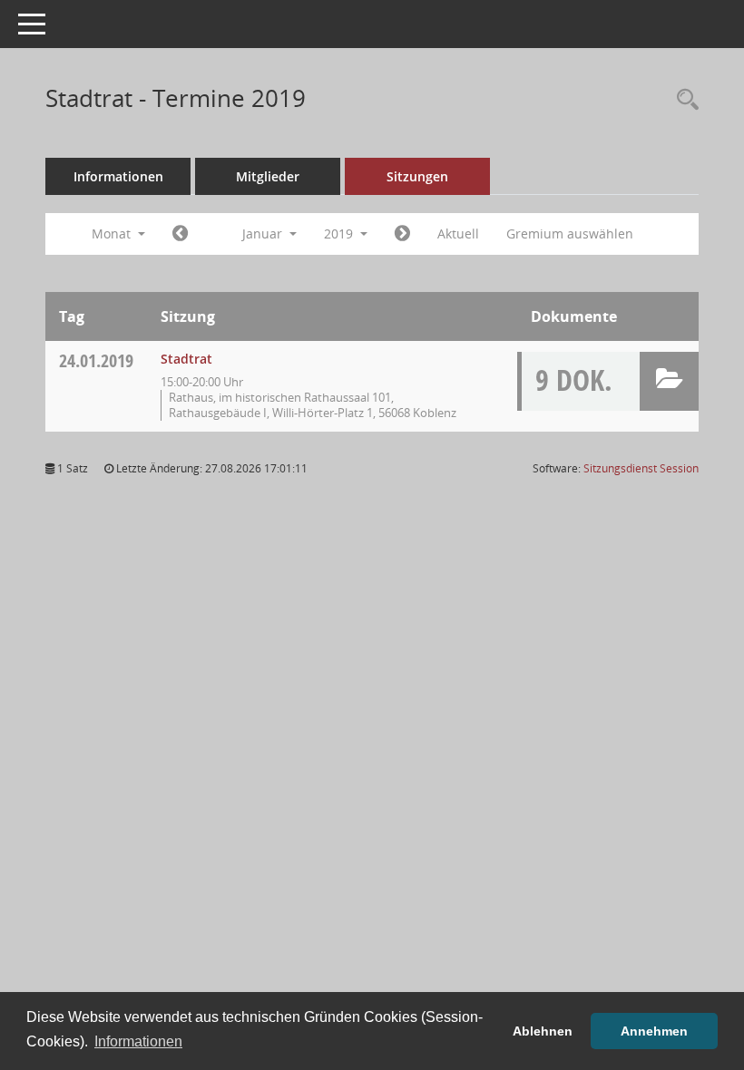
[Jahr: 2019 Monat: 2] (402, 234)
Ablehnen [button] (543, 1031)
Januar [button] (264, 233)
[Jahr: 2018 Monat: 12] (180, 234)
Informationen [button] (138, 1041)
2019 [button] (340, 233)
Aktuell (458, 233)
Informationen (118, 176)
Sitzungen (417, 176)
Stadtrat (186, 358)
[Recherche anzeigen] (683, 100)
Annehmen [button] (654, 1031)
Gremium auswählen (569, 233)
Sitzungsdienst (641, 468)
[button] (669, 381)
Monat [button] (113, 233)
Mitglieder (267, 176)
